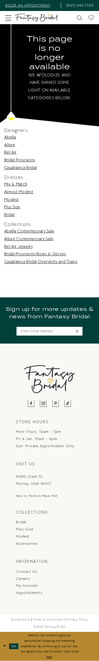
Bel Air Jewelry (18, 246)
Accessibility (20, 619)
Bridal (9, 214)
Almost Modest (18, 191)
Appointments (29, 592)
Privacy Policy (77, 619)
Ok (14, 646)
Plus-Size (24, 529)
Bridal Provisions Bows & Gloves (35, 253)
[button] (8, 17)
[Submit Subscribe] (76, 331)
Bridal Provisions (19, 159)
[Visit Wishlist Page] (91, 17)
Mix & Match (15, 184)
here (49, 657)
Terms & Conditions (48, 619)
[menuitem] (31, 5)
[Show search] (79, 17)
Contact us (26, 571)
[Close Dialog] (4, 646)
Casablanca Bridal (20, 167)
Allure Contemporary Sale (28, 238)
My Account (27, 585)
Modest (11, 199)
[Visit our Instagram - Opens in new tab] (43, 403)
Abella (10, 137)
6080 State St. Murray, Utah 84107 (34, 480)
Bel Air (10, 152)
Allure (9, 144)
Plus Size (12, 206)
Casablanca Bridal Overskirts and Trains (40, 261)
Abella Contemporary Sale (29, 231)
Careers (23, 578)
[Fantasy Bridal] (36, 17)
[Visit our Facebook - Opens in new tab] (31, 403)
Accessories (27, 543)
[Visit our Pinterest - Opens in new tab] (55, 403)
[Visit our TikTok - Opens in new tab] (68, 403)
